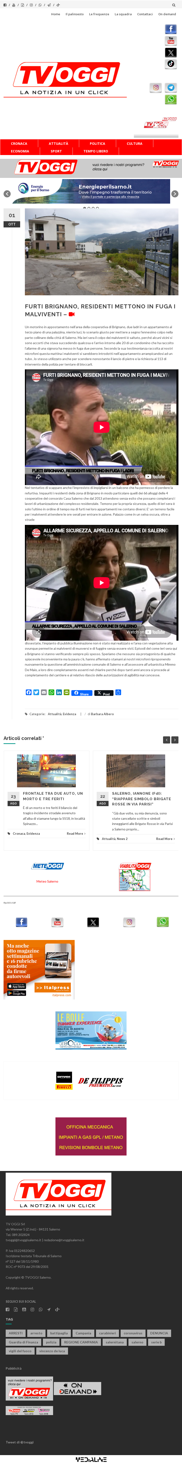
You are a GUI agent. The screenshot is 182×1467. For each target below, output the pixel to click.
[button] (7, 193)
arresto (36, 1333)
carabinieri (107, 1333)
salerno (137, 1342)
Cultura (134, 143)
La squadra (123, 14)
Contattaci (145, 14)
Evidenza (69, 714)
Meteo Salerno (47, 881)
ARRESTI (16, 1333)
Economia (20, 151)
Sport (56, 151)
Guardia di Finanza (23, 1342)
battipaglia (59, 1333)
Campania (83, 1333)
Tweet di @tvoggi (20, 1442)
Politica (97, 143)
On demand (167, 14)
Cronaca (19, 143)
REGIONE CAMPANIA (81, 1342)
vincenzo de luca (52, 1351)
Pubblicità (14, 1368)
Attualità (58, 143)
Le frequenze (99, 14)
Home (55, 14)
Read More (75, 833)
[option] (86, 191)
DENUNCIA (159, 1333)
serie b (156, 1342)
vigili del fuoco (20, 1351)
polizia (51, 1342)
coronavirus (133, 1333)
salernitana (115, 1342)
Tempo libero (95, 151)
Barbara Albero (102, 714)
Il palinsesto (75, 14)
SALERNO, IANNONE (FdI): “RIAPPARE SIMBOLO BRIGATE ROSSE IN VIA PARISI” (141, 798)
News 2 (122, 839)
